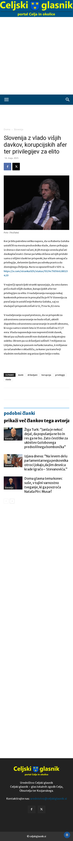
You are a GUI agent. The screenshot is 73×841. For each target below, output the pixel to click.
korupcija (46, 374)
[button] (6, 100)
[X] (16, 166)
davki (20, 374)
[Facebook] (7, 166)
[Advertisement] (36, 56)
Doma (7, 129)
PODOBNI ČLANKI (19, 413)
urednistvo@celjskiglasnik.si (48, 798)
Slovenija (18, 129)
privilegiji (60, 374)
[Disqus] (36, 561)
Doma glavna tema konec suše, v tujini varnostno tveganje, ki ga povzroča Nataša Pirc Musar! (43, 485)
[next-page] (12, 501)
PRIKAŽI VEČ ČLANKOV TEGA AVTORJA (37, 420)
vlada (8, 379)
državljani (32, 374)
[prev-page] (6, 501)
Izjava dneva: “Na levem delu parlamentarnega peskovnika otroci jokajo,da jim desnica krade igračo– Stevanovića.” (46, 462)
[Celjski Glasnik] (36, 8)
